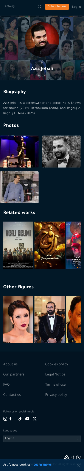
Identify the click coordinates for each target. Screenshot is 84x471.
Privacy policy (56, 395)
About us (10, 365)
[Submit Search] (39, 7)
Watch (19, 258)
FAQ (6, 385)
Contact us (12, 395)
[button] (42, 39)
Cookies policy (56, 365)
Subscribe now (57, 6)
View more (19, 329)
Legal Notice (55, 375)
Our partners (13, 375)
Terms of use (55, 385)
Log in (76, 6)
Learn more (42, 465)
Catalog (10, 6)
